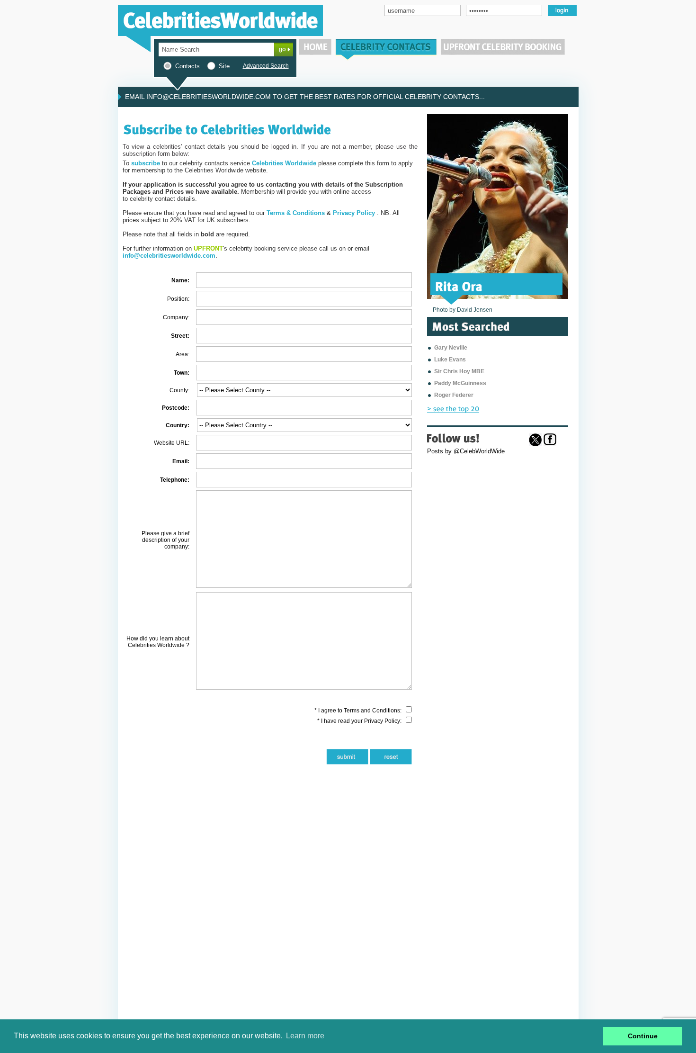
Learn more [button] (305, 1036)
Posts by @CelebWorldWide (466, 451)
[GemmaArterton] (482, 286)
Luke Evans (450, 359)
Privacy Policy (382, 721)
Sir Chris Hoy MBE (459, 371)
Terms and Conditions (372, 710)
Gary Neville (450, 347)
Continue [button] (643, 1036)
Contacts (187, 66)
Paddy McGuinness (460, 383)
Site (224, 66)
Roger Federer (453, 395)
